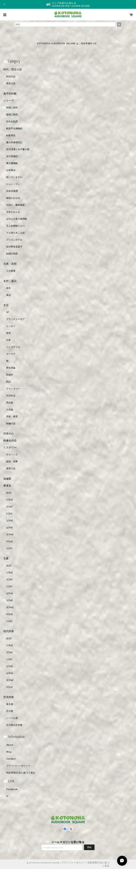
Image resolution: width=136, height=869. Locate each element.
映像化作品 (10, 440)
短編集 (7, 478)
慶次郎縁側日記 (14, 142)
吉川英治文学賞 (14, 725)
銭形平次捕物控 (14, 128)
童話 (8, 294)
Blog (9, 751)
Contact (11, 758)
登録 (89, 847)
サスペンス (12, 454)
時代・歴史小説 (12, 69)
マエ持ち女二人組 (15, 232)
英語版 (9, 402)
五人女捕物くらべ (15, 225)
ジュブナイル (13, 346)
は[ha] (9, 527)
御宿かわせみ (13, 197)
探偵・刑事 (12, 461)
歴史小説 (10, 83)
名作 (8, 288)
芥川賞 (9, 711)
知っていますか (14, 177)
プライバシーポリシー (18, 765)
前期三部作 (12, 107)
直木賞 (9, 704)
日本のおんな (13, 211)
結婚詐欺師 (12, 253)
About (9, 744)
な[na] (9, 520)
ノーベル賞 (12, 718)
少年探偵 (10, 170)
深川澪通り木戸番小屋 (17, 149)
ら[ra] (9, 548)
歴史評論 (10, 367)
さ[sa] (9, 506)
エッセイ (10, 326)
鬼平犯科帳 (10, 93)
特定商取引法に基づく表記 (20, 772)
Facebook (12, 789)
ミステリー (10, 447)
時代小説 (10, 76)
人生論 (9, 409)
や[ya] (9, 541)
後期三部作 (12, 114)
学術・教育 (12, 416)
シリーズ (8, 100)
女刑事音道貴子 (14, 246)
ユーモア (10, 353)
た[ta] (9, 513)
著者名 (7, 485)
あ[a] (8, 492)
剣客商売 (10, 135)
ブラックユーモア (15, 319)
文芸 (6, 305)
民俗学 (9, 374)
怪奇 (8, 333)
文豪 (6, 558)
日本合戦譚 (12, 121)
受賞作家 (8, 697)
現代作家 (8, 631)
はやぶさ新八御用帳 (16, 218)
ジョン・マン (13, 184)
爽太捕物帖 (12, 163)
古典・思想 (10, 263)
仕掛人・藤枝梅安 (15, 204)
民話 (8, 381)
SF (7, 312)
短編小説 (10, 423)
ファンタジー (13, 388)
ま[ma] (9, 534)
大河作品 (10, 395)
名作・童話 (10, 281)
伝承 (8, 339)
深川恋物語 (12, 156)
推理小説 (10, 468)
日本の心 (8, 433)
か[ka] (9, 499)
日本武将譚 (12, 191)
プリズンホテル (14, 239)
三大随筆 (10, 270)
